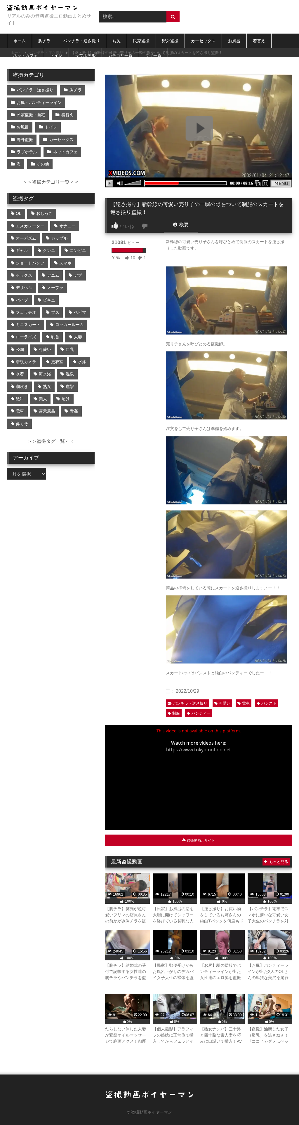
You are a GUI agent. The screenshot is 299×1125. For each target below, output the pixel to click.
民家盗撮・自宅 (31, 114)
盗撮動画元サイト (200, 840)
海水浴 (45, 374)
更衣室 (57, 361)
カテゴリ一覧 (120, 55)
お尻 (116, 41)
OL (18, 213)
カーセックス (203, 41)
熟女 (47, 386)
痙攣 (70, 386)
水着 (20, 374)
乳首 (55, 337)
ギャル (22, 250)
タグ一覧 (153, 55)
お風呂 (234, 41)
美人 (43, 398)
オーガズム (26, 238)
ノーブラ (55, 287)
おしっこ (44, 213)
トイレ (56, 55)
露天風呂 (47, 411)
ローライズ (26, 337)
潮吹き (22, 386)
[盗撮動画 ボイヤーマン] (46, 9)
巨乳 (70, 349)
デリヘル (24, 287)
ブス (55, 312)
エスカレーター (30, 226)
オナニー (67, 226)
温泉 (70, 374)
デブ (78, 275)
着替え (259, 41)
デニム (53, 275)
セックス (24, 275)
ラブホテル (85, 55)
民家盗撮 (141, 41)
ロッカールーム (69, 324)
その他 (43, 164)
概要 (183, 224)
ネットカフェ (25, 55)
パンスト (269, 703)
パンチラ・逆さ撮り (81, 41)
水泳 (82, 361)
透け (66, 398)
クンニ (49, 250)
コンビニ (78, 250)
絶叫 (20, 398)
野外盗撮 (170, 41)
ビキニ (49, 300)
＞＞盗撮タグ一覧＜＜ (50, 441)
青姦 (74, 411)
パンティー (201, 713)
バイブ (22, 300)
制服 (176, 713)
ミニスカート (28, 324)
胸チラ (44, 41)
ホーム (19, 41)
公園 (20, 349)
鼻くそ (22, 423)
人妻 (78, 337)
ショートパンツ (30, 263)
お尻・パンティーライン (39, 102)
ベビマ (80, 312)
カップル (59, 238)
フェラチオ (26, 312)
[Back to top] (280, 1107)
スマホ (65, 263)
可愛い (224, 703)
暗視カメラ (26, 361)
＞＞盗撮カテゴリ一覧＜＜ (51, 182)
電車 (246, 703)
